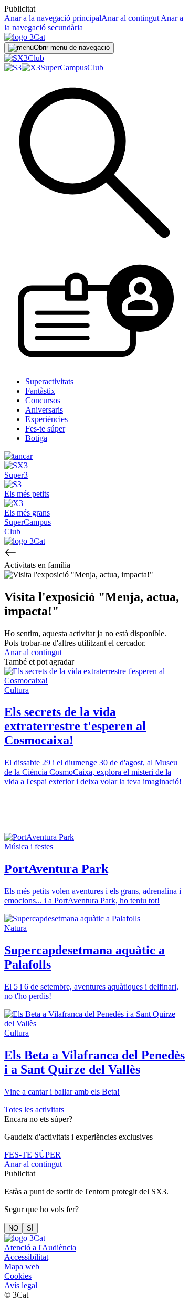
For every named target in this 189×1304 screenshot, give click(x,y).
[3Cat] (24, 37)
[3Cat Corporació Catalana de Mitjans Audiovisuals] (24, 1238)
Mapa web (21, 1266)
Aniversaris (44, 409)
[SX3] (16, 58)
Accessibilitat (26, 1257)
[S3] (13, 67)
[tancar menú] (18, 455)
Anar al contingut (130, 18)
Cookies (18, 1275)
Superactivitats (49, 381)
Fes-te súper (45, 428)
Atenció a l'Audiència (40, 1247)
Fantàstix (40, 390)
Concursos (42, 400)
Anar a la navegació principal (52, 18)
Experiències (46, 419)
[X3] (31, 67)
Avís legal (20, 1285)
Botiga (36, 438)
